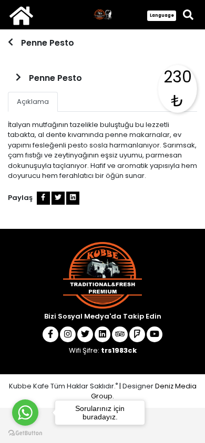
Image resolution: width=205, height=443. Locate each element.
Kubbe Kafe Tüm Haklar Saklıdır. (63, 386)
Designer (137, 386)
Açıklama (33, 102)
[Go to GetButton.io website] (25, 432)
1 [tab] (101, 50)
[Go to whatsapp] (25, 412)
